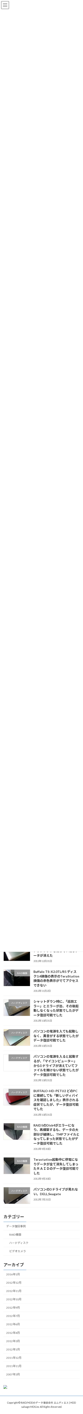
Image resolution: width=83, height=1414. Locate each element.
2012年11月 (13, 1290)
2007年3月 (13, 1374)
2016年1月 (13, 1274)
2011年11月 (13, 1366)
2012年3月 (13, 1341)
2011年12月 (13, 1357)
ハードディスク (18, 1243)
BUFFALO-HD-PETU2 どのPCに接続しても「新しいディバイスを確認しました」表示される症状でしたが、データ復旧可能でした (56, 1100)
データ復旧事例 (16, 1226)
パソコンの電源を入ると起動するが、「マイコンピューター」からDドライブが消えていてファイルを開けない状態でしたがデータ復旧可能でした (56, 1065)
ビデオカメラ (17, 1251)
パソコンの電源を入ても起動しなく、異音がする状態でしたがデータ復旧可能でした (56, 1035)
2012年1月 (13, 1349)
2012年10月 (13, 1299)
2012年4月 (13, 1332)
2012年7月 (13, 1316)
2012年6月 (13, 1324)
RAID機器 (15, 1234)
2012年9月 (13, 1307)
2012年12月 (13, 1282)
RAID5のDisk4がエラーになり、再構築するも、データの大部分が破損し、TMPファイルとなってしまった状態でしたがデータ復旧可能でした (56, 1134)
